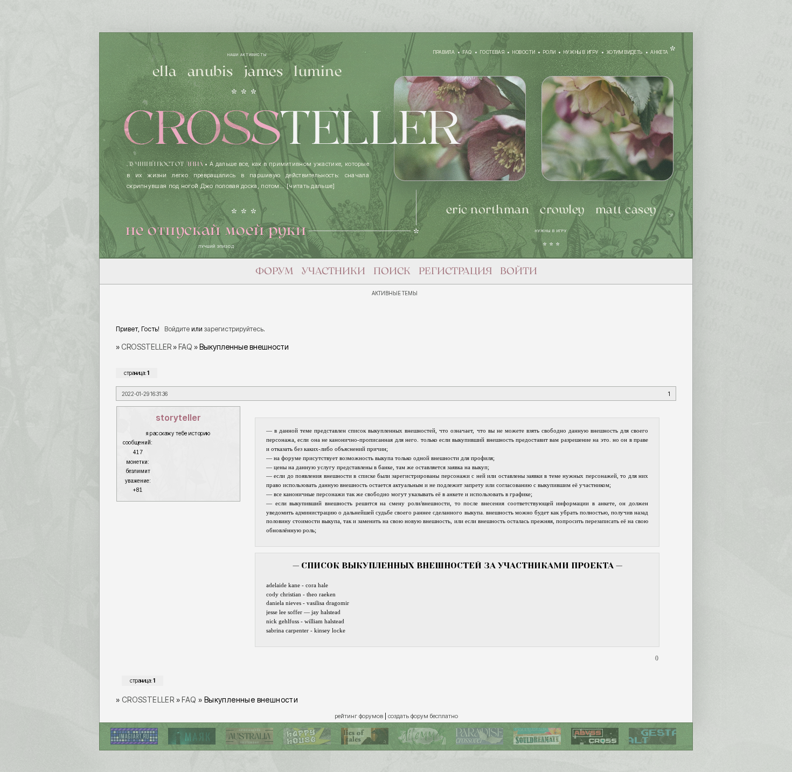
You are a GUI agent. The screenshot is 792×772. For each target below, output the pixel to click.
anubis (210, 72)
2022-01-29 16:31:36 (145, 394)
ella (164, 72)
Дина (194, 164)
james (263, 72)
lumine (318, 72)
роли (549, 52)
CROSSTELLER (146, 346)
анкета (659, 52)
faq (467, 52)
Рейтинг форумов (359, 716)
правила (444, 52)
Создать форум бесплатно (423, 716)
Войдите (177, 329)
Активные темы (395, 293)
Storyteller (178, 417)
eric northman (488, 210)
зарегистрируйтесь (233, 329)
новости (523, 52)
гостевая (492, 52)
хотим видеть (625, 52)
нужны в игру (581, 52)
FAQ (185, 346)
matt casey (625, 210)
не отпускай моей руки (216, 230)
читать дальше (310, 186)
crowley (562, 210)
